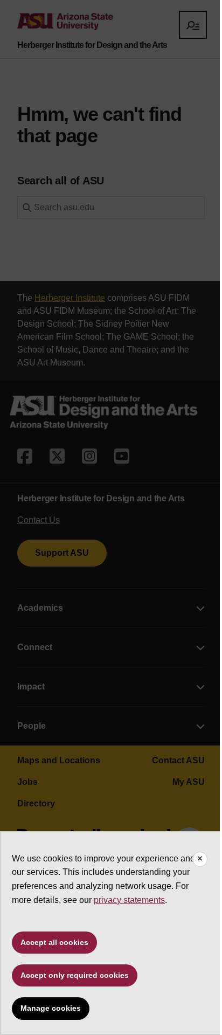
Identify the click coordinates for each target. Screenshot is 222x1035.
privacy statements (129, 900)
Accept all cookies (54, 942)
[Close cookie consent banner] (199, 859)
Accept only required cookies (74, 975)
